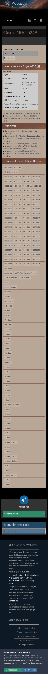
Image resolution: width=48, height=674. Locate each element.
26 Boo (7, 480)
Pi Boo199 (8, 306)
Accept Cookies (14, 670)
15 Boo (7, 423)
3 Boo (6, 484)
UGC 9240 (26, 264)
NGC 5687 (36, 232)
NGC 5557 (36, 199)
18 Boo (7, 442)
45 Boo (7, 390)
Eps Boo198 (8, 301)
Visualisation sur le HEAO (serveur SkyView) (21, 143)
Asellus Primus (30, 273)
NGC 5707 (8, 241)
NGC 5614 (36, 209)
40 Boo (7, 461)
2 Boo (14, 456)
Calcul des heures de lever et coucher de (23, 113)
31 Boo (7, 381)
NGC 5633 (36, 213)
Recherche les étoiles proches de (21, 116)
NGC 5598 (36, 204)
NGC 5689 (8, 236)
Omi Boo (7, 353)
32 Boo (7, 447)
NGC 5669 (26, 227)
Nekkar (7, 292)
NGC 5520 (36, 190)
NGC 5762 (8, 245)
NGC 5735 (26, 241)
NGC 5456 (36, 181)
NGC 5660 (36, 222)
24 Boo (7, 456)
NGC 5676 (17, 232)
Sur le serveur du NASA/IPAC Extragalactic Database (24, 136)
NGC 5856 (8, 167)
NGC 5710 (17, 241)
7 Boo (6, 470)
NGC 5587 (17, 204)
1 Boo (6, 475)
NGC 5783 (26, 245)
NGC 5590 (26, 204)
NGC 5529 (26, 195)
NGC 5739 (36, 241)
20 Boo (7, 376)
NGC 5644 (36, 218)
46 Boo (14, 461)
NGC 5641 (17, 218)
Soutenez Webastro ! (12, 514)
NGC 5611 (26, 209)
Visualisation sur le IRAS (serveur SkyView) (21, 151)
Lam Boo (7, 325)
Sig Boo (7, 334)
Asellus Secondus (10, 278)
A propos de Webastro (28, 632)
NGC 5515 (26, 190)
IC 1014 (7, 172)
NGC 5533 (36, 195)
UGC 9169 (17, 264)
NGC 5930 (17, 259)
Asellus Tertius (24, 278)
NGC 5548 (26, 199)
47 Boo (7, 452)
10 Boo (13, 475)
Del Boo (7, 310)
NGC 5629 (26, 213)
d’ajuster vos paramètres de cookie (17, 660)
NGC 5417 (8, 181)
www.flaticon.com (16, 581)
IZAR (6, 282)
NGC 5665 (8, 227)
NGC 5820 (17, 250)
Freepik (23, 575)
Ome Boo (8, 362)
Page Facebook (27, 640)
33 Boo (7, 437)
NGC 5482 (8, 186)
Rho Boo (7, 315)
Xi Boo (6, 348)
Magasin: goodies (28, 636)
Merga (6, 287)
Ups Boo (7, 320)
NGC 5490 (17, 186)
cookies (24, 655)
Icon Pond (24, 578)
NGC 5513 (8, 190)
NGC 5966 (36, 259)
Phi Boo (7, 409)
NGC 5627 (17, 213)
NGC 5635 (8, 218)
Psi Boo (7, 343)
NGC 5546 (17, 199)
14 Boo (14, 442)
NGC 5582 (8, 204)
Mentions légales (28, 628)
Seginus (7, 296)
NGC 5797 (8, 250)
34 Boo (7, 367)
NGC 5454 (26, 181)
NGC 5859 (36, 250)
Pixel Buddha (14, 578)
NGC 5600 (8, 209)
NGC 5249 (26, 177)
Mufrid (13, 287)
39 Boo (7, 466)
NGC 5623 (8, 213)
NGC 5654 (17, 222)
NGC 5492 (37, 186)
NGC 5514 (17, 190)
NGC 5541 (8, 199)
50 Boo (7, 428)
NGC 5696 (26, 236)
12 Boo (7, 372)
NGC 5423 (17, 181)
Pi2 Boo (7, 395)
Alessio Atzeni (33, 575)
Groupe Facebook (27, 645)
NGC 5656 (26, 222)
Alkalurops (8, 273)
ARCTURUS (19, 273)
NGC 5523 (8, 195)
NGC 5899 (36, 254)
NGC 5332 (36, 177)
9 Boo (6, 400)
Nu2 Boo (16, 404)
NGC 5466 (17, 167)
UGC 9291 (36, 264)
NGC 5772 (17, 245)
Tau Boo (7, 339)
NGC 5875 (17, 254)
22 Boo (7, 433)
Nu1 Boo (7, 404)
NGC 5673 (36, 227)
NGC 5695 (17, 236)
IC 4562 (14, 172)
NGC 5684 (26, 232)
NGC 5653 (8, 222)
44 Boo (7, 357)
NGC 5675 (8, 232)
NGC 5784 (36, 245)
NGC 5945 (26, 259)
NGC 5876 (26, 254)
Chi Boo (7, 419)
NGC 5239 (8, 177)
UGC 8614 (8, 264)
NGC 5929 (8, 259)
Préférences (11, 531)
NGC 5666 (17, 227)
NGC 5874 (8, 254)
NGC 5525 (17, 195)
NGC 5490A (27, 186)
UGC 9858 (8, 268)
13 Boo (7, 414)
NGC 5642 (26, 218)
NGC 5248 (17, 177)
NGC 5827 (26, 250)
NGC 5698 (36, 236)
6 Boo (6, 386)
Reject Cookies (30, 670)
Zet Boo (7, 329)
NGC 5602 (17, 209)
